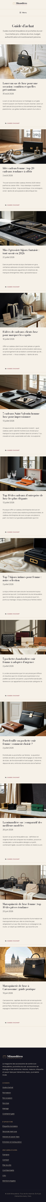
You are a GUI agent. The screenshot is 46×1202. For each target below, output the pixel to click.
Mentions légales (9, 1181)
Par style (5, 1103)
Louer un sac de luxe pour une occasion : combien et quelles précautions (20, 86)
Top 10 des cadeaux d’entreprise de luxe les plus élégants (23, 497)
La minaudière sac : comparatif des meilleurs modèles (22, 824)
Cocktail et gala (8, 1114)
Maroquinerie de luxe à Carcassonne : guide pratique (19, 987)
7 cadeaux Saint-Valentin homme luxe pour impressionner (21, 415)
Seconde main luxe (9, 1131)
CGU (4, 1175)
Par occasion (7, 1098)
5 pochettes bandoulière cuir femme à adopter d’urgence (19, 660)
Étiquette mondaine (10, 1126)
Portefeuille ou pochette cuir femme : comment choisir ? (19, 742)
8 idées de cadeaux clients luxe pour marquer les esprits (20, 333)
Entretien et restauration (12, 1142)
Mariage (5, 1108)
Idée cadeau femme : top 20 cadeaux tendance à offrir (18, 169)
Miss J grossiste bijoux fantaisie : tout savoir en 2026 (21, 251)
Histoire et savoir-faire (10, 1137)
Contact (5, 1160)
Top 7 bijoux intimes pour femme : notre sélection (22, 578)
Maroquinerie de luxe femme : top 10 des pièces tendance (22, 905)
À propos (5, 1154)
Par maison (6, 1092)
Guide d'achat (13, 123)
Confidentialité (8, 1170)
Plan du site (6, 1165)
